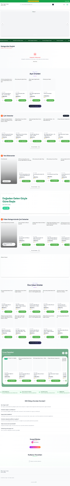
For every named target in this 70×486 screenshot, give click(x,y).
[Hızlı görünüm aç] (7, 89)
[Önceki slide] (3, 24)
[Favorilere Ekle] (3, 100)
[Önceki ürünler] (63, 353)
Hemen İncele (6, 181)
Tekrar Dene (35, 61)
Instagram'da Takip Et (35, 447)
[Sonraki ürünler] (66, 353)
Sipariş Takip (67, 1)
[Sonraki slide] (67, 24)
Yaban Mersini (66, 115)
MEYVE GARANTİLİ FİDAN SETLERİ (7, 244)
